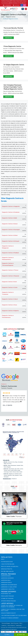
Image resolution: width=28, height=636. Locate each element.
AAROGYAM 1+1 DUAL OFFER (9, 587)
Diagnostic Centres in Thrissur (10, 270)
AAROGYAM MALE (6, 580)
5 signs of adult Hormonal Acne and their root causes (12, 610)
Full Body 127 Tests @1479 (19, 3)
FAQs (20, 623)
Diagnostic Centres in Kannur (10, 224)
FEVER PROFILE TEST (6, 593)
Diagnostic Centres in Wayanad (10, 276)
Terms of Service (11, 625)
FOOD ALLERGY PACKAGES (7, 596)
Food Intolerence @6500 (7, 3)
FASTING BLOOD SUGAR (7, 561)
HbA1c (2, 559)
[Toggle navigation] (23, 9)
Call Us (7, 634)
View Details (8, 37)
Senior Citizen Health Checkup (19, 1)
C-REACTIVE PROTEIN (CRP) (7, 564)
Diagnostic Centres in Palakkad (10, 253)
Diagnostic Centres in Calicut (10, 299)
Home (2, 17)
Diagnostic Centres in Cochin (9, 287)
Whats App (22, 634)
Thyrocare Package (6, 623)
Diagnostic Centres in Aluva (9, 305)
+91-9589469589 (7, 5)
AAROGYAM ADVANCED (7, 578)
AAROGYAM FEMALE (6, 582)
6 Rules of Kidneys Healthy (8, 613)
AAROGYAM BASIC (6, 576)
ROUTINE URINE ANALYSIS (7, 571)
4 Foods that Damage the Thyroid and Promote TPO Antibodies (11, 606)
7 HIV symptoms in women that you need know (14, 615)
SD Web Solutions (13, 629)
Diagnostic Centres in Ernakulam (10, 212)
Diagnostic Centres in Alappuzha (11, 206)
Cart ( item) (16, 5)
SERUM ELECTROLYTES (6, 569)
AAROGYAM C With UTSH (7, 589)
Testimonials (18, 625)
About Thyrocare (14, 623)
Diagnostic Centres (10, 17)
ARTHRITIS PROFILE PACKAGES (8, 601)
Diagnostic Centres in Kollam (10, 235)
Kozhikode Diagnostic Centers (10, 19)
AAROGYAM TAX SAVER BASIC (9, 584)
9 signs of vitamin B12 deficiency (10, 618)
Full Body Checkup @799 (7, 1)
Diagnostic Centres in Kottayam (10, 241)
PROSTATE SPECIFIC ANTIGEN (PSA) (9, 566)
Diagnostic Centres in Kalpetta (10, 310)
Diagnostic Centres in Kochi (9, 281)
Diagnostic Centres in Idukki (9, 218)
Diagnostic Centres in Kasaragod (11, 229)
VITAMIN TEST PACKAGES (7, 598)
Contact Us (4, 625)
